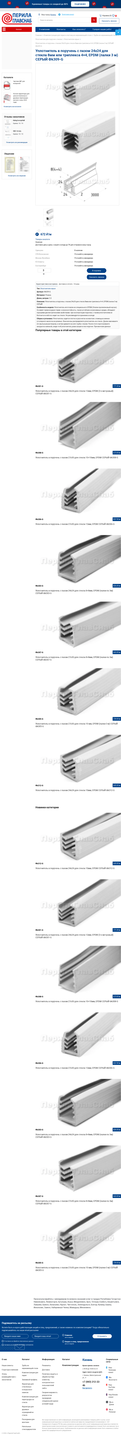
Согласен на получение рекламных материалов (18, 1345)
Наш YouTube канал (111, 1387)
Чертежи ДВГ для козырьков (19, 82)
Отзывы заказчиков (14, 117)
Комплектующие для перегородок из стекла (30, 1399)
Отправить (102, 1336)
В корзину (96, 271)
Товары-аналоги (42, 239)
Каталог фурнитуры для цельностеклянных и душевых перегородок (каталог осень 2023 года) (21, 98)
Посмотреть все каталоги (12, 106)
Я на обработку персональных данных (18, 1341)
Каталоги (8, 77)
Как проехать (87, 1388)
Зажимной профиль (29, 1380)
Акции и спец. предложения (77, 1343)
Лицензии (9, 154)
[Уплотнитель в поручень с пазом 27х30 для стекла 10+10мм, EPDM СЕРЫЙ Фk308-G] (77, 435)
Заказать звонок (109, 21)
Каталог (66, 1359)
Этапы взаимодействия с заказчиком (9, 1377)
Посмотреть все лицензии (17, 176)
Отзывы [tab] (76, 284)
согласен (8, 1341)
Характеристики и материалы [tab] (47, 284)
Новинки (69, 1336)
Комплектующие (70, 1365)
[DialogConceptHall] (17, 124)
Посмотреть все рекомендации (16, 142)
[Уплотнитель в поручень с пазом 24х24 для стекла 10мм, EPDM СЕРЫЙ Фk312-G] (77, 768)
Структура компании (10, 1370)
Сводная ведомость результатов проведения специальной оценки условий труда (50, 1398)
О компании (44, 29)
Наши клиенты (7, 1365)
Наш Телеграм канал (112, 1370)
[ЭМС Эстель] (17, 135)
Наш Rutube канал (113, 1396)
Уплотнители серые (48, 288)
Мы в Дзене (111, 1403)
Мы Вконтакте (113, 1378)
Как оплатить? (79, 29)
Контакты (61, 29)
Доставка (46, 1370)
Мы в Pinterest (112, 1411)
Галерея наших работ (102, 29)
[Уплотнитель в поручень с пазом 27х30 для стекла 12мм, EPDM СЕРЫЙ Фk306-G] (77, 501)
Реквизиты (46, 1365)
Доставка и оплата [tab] (65, 284)
